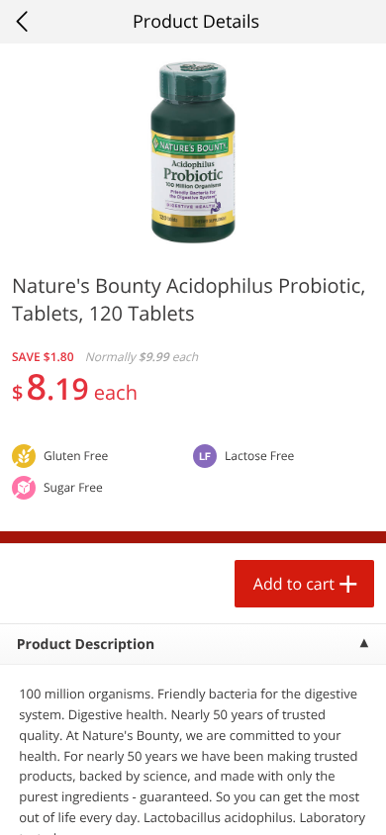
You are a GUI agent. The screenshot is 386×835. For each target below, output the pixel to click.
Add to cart (294, 584)
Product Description (85, 644)
